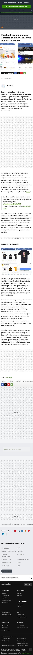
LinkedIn (3, 533)
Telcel (18, 565)
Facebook (15, 73)
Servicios (10, 381)
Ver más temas (6, 571)
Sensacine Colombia (22, 643)
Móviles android (6, 562)
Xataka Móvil (5, 595)
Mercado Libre (18, 27)
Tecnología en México (23, 559)
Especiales (20, 551)
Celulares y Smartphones (6, 555)
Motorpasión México (22, 645)
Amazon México (7, 27)
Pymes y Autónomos (22, 627)
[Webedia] (6, 585)
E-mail (24, 73)
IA (24, 27)
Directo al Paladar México (8, 645)
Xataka (4, 593)
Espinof (19, 606)
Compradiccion (6, 630)
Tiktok (6, 533)
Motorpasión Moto (22, 617)
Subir (26, 584)
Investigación (5, 548)
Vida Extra (19, 595)
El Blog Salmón (21, 625)
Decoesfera (5, 627)
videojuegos (5, 565)
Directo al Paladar (6, 614)
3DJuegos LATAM (21, 638)
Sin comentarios (8, 73)
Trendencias (5, 625)
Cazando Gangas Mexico (9, 551)
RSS (25, 530)
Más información (26, 653)
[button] (9, 86)
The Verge (8, 377)
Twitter (18, 73)
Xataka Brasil (5, 641)
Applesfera (5, 598)
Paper (28, 192)
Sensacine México (22, 641)
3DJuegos (19, 593)
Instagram (18, 530)
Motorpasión (20, 614)
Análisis (19, 548)
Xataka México (6, 638)
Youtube (15, 530)
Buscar (30, 577)
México (19, 562)
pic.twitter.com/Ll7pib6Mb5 (12, 204)
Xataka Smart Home (7, 600)
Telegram (22, 530)
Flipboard (21, 73)
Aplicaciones (20, 554)
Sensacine (20, 604)
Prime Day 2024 (6, 559)
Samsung (30, 27)
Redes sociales (28, 381)
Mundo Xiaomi (5, 602)
